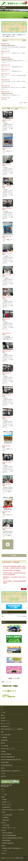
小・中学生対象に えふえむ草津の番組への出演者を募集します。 (8, 338)
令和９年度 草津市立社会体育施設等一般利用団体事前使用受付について (14, 48)
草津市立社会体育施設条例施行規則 (8, 756)
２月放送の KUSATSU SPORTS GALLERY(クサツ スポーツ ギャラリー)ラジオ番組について (8, 490)
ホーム (2, 709)
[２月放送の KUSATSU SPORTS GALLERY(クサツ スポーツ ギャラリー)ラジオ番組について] (8, 479)
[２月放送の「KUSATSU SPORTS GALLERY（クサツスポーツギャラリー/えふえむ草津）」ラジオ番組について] (8, 159)
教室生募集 (4, 99)
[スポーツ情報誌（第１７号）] (8, 503)
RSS (24, 40)
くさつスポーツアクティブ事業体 (12, 857)
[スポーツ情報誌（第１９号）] (8, 228)
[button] (3, 616)
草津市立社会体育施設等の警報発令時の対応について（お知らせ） (14, 61)
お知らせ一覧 (22, 102)
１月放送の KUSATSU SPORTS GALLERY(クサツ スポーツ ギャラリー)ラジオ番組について (8, 534)
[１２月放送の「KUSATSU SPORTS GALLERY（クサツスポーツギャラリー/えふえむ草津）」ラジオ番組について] (8, 203)
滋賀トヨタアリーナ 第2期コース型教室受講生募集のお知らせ (14, 76)
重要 (11, 59)
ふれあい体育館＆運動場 (5, 734)
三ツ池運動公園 (4, 737)
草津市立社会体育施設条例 (6, 754)
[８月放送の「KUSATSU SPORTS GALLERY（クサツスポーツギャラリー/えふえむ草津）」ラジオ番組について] (8, 314)
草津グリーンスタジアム (5, 723)
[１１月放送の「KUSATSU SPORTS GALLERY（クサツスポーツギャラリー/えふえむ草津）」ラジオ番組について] (8, 248)
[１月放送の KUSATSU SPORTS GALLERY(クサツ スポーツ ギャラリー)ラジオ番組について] (8, 523)
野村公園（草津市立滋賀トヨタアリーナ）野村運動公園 (11, 729)
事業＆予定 (3, 743)
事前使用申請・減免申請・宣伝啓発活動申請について (11, 770)
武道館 (2, 731)
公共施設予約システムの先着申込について (11, 95)
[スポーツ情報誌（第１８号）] (8, 437)
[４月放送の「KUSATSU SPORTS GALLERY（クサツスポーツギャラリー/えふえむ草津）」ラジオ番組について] (8, 412)
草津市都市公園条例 (5, 762)
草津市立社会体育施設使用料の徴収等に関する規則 (11, 759)
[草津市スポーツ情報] (14, 4)
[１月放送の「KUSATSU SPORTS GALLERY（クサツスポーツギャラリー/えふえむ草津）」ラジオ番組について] (8, 181)
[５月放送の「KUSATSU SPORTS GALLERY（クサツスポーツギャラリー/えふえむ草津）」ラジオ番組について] (8, 390)
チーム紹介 (3, 773)
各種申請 (2, 768)
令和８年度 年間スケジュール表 (7, 748)
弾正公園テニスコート (5, 720)
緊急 (11, 93)
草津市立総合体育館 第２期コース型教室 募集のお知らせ (14, 82)
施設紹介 (2, 715)
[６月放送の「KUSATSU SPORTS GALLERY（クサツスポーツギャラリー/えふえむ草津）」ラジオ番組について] (8, 368)
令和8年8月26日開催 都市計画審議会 (11, 570)
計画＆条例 (3, 751)
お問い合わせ (3, 776)
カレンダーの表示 (21, 616)
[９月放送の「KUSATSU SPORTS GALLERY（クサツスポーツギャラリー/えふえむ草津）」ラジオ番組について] (8, 292)
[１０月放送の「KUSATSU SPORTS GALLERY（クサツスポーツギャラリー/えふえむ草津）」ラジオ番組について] (8, 270)
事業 (4, 121)
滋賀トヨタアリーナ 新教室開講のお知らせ (12, 71)
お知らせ (3, 45)
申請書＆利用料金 (4, 740)
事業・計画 (8, 45)
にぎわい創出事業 (4, 745)
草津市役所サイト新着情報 (11, 562)
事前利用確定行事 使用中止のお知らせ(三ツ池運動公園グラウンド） (14, 88)
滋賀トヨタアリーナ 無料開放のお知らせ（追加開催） (13, 53)
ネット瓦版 (3, 712)
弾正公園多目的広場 (5, 726)
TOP (2, 707)
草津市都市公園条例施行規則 (6, 765)
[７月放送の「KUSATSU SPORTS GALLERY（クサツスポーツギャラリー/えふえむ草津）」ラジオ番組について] (8, 346)
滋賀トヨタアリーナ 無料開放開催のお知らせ (12, 66)
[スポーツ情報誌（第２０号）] (8, 140)
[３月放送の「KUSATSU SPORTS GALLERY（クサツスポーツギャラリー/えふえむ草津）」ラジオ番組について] (8, 115)
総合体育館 (3, 718)
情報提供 (13, 45)
